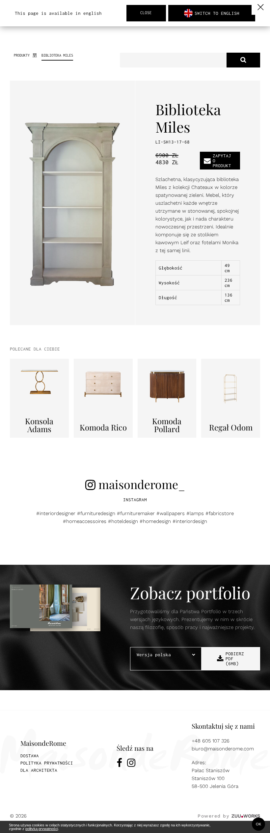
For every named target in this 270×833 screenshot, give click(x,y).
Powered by (229, 816)
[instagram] (131, 764)
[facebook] (119, 764)
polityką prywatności (41, 829)
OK (258, 824)
